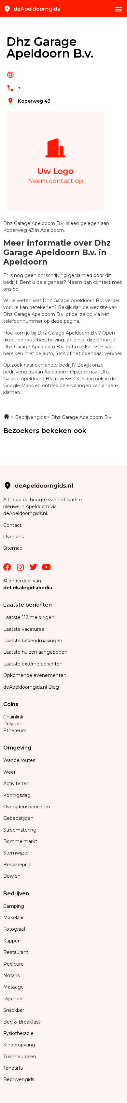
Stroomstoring (19, 830)
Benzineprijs (17, 865)
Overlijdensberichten (27, 807)
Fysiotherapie (18, 1033)
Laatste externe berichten (33, 664)
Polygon (12, 724)
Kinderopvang (19, 1045)
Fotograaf (15, 929)
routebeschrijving (44, 340)
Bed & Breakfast (21, 1022)
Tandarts (13, 1068)
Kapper (12, 941)
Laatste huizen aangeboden (35, 652)
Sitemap (13, 548)
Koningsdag (17, 795)
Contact (12, 525)
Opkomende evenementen (34, 675)
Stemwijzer (16, 853)
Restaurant (15, 952)
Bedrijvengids (18, 1079)
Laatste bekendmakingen (32, 641)
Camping (14, 906)
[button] (118, 8)
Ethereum (15, 730)
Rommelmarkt (20, 841)
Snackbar (13, 1010)
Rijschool (13, 999)
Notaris (11, 975)
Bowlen (12, 876)
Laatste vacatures (23, 629)
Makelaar (13, 918)
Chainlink (13, 717)
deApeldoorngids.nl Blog (31, 687)
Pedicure (13, 964)
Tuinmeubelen (19, 1057)
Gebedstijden (18, 818)
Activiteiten (16, 783)
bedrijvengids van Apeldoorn (35, 372)
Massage (13, 987)
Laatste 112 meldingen (28, 617)
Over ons (13, 537)
